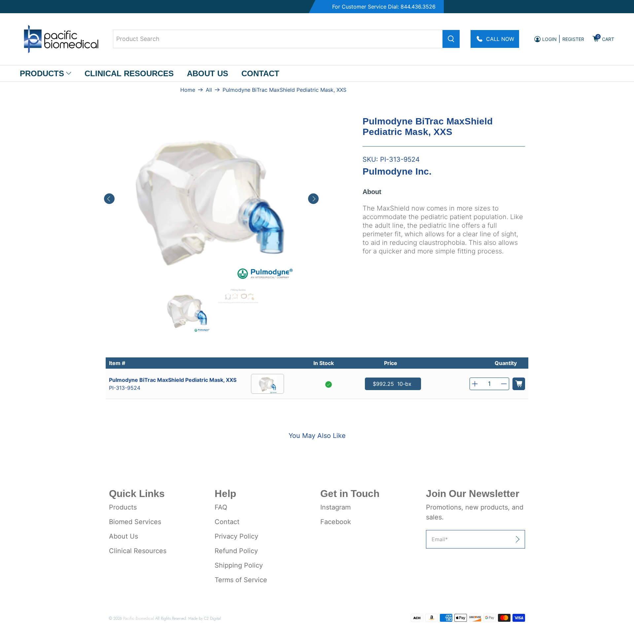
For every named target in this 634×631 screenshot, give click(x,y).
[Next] (313, 198)
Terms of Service (241, 580)
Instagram (335, 507)
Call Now (500, 39)
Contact (260, 73)
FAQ (221, 507)
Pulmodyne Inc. (397, 171)
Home (187, 89)
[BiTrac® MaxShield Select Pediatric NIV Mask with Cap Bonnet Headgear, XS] (211, 198)
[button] (475, 384)
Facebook (335, 522)
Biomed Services (135, 522)
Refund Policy (236, 551)
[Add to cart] (518, 384)
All (209, 89)
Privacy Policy (236, 536)
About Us (207, 73)
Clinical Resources (129, 73)
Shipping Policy (239, 565)
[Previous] (109, 198)
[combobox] (286, 39)
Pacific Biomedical (138, 618)
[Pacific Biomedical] (61, 39)
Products (42, 73)
